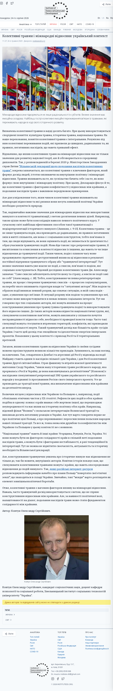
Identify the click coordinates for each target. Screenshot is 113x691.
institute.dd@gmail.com (70, 674)
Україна (53, 24)
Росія (63, 24)
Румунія (67, 29)
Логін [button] (108, 4)
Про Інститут (90, 637)
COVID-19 (90, 24)
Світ (71, 24)
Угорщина (90, 29)
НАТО (79, 24)
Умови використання (94, 645)
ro (111, 17)
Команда (89, 640)
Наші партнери (92, 643)
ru (107, 17)
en (99, 17)
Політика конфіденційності (97, 648)
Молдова (77, 29)
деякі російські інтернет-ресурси (71, 469)
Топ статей (40, 24)
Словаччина (103, 29)
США (49, 29)
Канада (57, 29)
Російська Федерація (35, 29)
